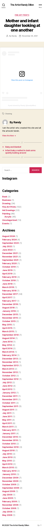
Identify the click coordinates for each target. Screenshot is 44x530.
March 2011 (8, 426)
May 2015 (7, 324)
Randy (14, 36)
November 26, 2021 (30, 36)
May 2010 (7, 460)
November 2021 (10, 256)
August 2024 (8, 236)
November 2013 (10, 362)
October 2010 (9, 443)
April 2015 (7, 328)
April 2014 (7, 348)
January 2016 (9, 311)
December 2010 (10, 437)
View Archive (9, 135)
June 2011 (7, 416)
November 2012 (10, 372)
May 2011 (7, 420)
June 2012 (7, 386)
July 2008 (7, 512)
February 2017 (9, 301)
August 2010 (8, 450)
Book (4, 196)
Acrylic (8, 217)
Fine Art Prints (22, 15)
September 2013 (10, 365)
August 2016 (8, 307)
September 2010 (10, 447)
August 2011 (8, 409)
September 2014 (10, 335)
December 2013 (10, 358)
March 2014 (8, 352)
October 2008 (9, 508)
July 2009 (7, 494)
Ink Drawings (8, 210)
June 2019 (7, 270)
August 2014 (8, 338)
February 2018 (9, 290)
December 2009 (10, 477)
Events (5, 223)
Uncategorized (9, 220)
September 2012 (10, 379)
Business (6, 200)
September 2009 (10, 488)
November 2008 (10, 505)
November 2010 (10, 440)
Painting (6, 213)
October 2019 (9, 267)
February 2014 (9, 355)
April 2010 (7, 464)
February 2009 (9, 501)
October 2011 (8, 403)
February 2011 (9, 430)
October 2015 (9, 321)
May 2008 (7, 515)
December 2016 (10, 304)
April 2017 (7, 297)
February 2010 (9, 471)
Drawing (8, 114)
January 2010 (9, 474)
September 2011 (10, 406)
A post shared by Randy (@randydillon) (22, 105)
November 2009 (10, 481)
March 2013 (8, 369)
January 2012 (9, 392)
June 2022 (7, 250)
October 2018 (9, 280)
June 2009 (7, 498)
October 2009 (9, 484)
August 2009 (8, 491)
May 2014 (7, 345)
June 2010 (7, 457)
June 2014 (7, 341)
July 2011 (7, 413)
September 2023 (10, 243)
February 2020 (9, 263)
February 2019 (9, 277)
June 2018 (7, 284)
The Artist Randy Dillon (22, 5)
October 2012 (9, 375)
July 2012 (7, 382)
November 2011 (10, 399)
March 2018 (8, 287)
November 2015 (10, 318)
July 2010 (7, 454)
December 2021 (10, 253)
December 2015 (10, 314)
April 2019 (7, 273)
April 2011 (7, 423)
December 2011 (10, 396)
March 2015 (8, 331)
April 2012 (7, 389)
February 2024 (9, 239)
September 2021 (10, 260)
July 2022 (7, 246)
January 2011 (8, 433)
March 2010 (8, 467)
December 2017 (10, 294)
